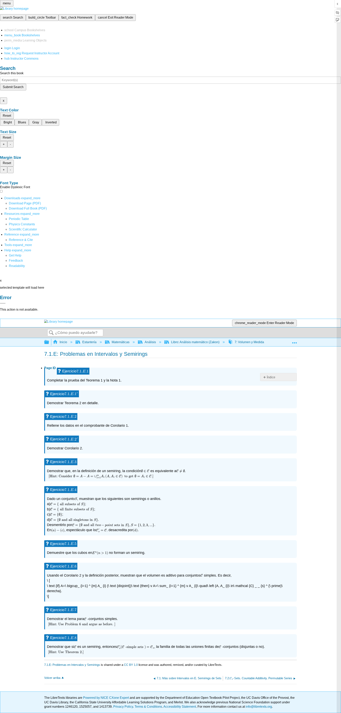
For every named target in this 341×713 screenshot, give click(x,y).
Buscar (51, 333)
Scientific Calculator (23, 229)
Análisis (150, 342)
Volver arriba (52, 677)
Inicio (63, 342)
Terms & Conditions (148, 706)
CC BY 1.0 (131, 664)
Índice (271, 377)
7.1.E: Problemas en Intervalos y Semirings (72, 664)
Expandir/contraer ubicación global (294, 341)
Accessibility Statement (179, 706)
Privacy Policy (123, 706)
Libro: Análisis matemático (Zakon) (195, 342)
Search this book (11, 73)
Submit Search (13, 87)
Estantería (89, 342)
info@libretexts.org (258, 706)
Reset (7, 115)
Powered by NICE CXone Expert (106, 697)
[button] (16, 260)
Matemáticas (120, 342)
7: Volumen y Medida (249, 342)
